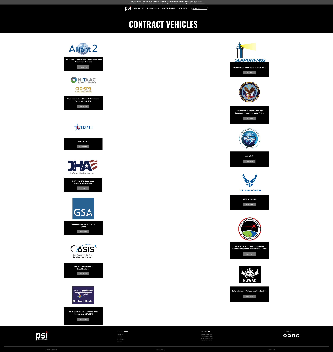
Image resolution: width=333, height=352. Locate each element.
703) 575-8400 (207, 340)
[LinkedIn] (285, 335)
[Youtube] (289, 335)
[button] (138, 8)
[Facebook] (293, 335)
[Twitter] (297, 335)
